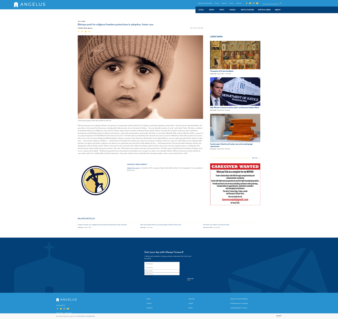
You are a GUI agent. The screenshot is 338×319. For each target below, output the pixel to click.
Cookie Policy (68, 313)
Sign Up (190, 279)
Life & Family (81, 21)
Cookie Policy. (91, 316)
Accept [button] (279, 316)
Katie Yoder (80, 227)
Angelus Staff (213, 73)
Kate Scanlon (213, 110)
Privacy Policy (81, 316)
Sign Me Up (148, 276)
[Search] (281, 3)
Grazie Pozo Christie (208, 227)
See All (255, 158)
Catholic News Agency (85, 28)
